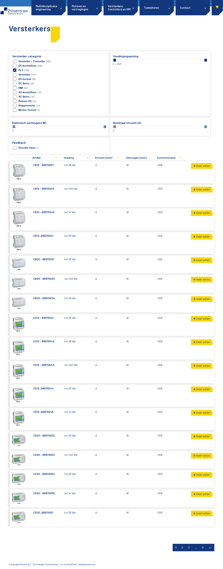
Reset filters (55, 34)
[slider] (114, 60)
